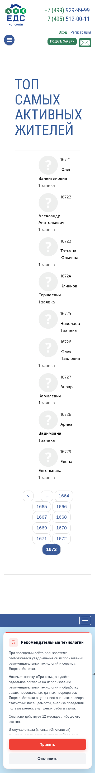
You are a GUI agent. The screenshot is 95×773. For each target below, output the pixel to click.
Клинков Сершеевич (58, 290)
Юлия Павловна (70, 355)
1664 (64, 495)
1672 (61, 538)
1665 (41, 506)
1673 (51, 549)
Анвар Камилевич (56, 391)
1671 (41, 538)
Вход (63, 32)
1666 (61, 506)
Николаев (70, 323)
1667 (41, 517)
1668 (61, 517)
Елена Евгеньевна (55, 466)
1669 (41, 527)
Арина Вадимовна (56, 428)
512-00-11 (67, 19)
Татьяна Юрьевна (69, 254)
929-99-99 (67, 10)
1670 (61, 527)
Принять (47, 744)
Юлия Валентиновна (55, 174)
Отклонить (47, 758)
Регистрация (81, 32)
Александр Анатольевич (51, 219)
